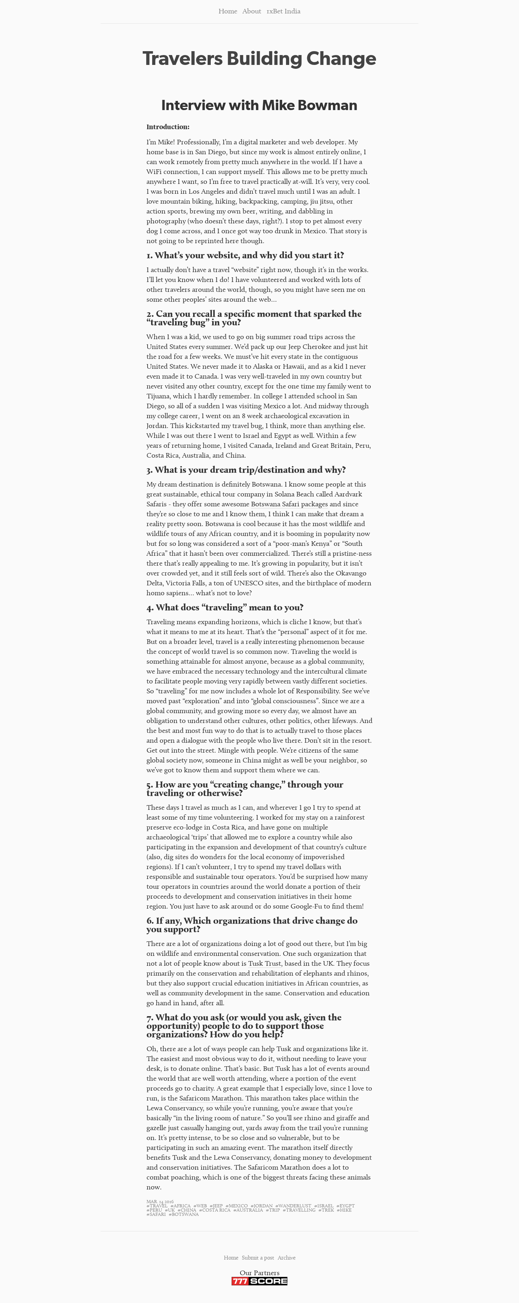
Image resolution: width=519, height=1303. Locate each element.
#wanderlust (293, 1206)
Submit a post (258, 1258)
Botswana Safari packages (289, 504)
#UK (170, 1210)
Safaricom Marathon (210, 1099)
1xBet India (283, 11)
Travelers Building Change (259, 58)
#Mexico (237, 1206)
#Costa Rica (215, 1210)
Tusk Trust (264, 964)
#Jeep (216, 1206)
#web (200, 1206)
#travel (157, 1206)
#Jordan (262, 1206)
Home (228, 11)
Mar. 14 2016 (160, 1202)
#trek (326, 1210)
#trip (273, 1210)
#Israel (324, 1206)
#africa (181, 1206)
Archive (287, 1258)
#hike (344, 1210)
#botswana (184, 1215)
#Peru (154, 1210)
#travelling (299, 1210)
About (252, 11)
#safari (156, 1215)
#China (187, 1210)
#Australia (248, 1210)
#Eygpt (345, 1206)
